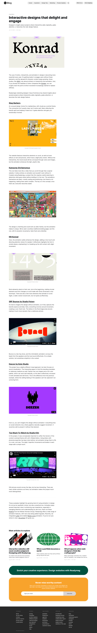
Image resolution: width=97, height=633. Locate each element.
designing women (60, 615)
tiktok (70, 624)
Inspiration (37, 3)
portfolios (44, 622)
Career (30, 3)
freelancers (45, 615)
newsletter (71, 615)
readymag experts (73, 617)
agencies (44, 617)
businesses (45, 620)
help (30, 629)
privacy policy (19, 620)
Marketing (52, 3)
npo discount (32, 622)
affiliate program (33, 618)
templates (31, 615)
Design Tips (45, 3)
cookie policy (19, 622)
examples (44, 613)
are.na (70, 627)
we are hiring (19, 615)
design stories (59, 622)
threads (71, 620)
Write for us (79, 3)
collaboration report (61, 618)
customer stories (46, 625)
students (44, 618)
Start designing (88, 3)
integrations (32, 624)
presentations (45, 624)
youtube (71, 622)
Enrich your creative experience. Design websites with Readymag (48, 570)
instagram (71, 618)
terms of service (20, 618)
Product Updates (61, 3)
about (17, 613)
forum (30, 625)
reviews (18, 617)
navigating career (60, 617)
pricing (31, 613)
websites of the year (61, 624)
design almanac (59, 620)
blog (70, 613)
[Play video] (32, 133)
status (30, 627)
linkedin (71, 625)
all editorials (59, 613)
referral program (33, 620)
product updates (33, 617)
